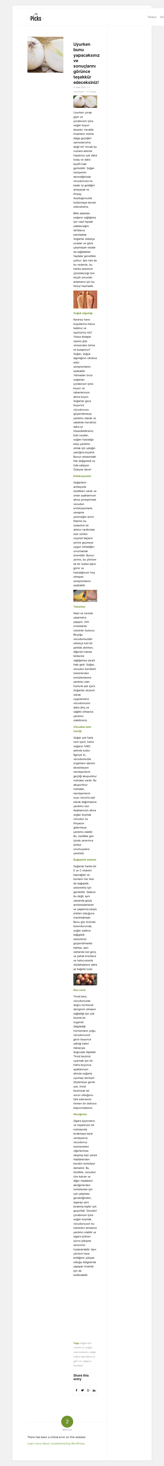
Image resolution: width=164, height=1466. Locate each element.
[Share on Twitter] (82, 1390)
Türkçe (92, 91)
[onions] (45, 55)
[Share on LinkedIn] (94, 1390)
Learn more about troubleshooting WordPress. (56, 1443)
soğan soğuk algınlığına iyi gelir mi (84, 1357)
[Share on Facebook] (76, 1390)
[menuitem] (152, 17)
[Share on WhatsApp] (88, 1390)
